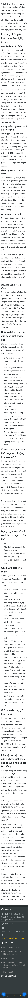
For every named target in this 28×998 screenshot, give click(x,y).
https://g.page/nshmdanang (12, 938)
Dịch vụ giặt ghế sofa (12, 947)
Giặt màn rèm (9, 958)
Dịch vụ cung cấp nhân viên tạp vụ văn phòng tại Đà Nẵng (14, 965)
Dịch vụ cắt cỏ (9, 972)
